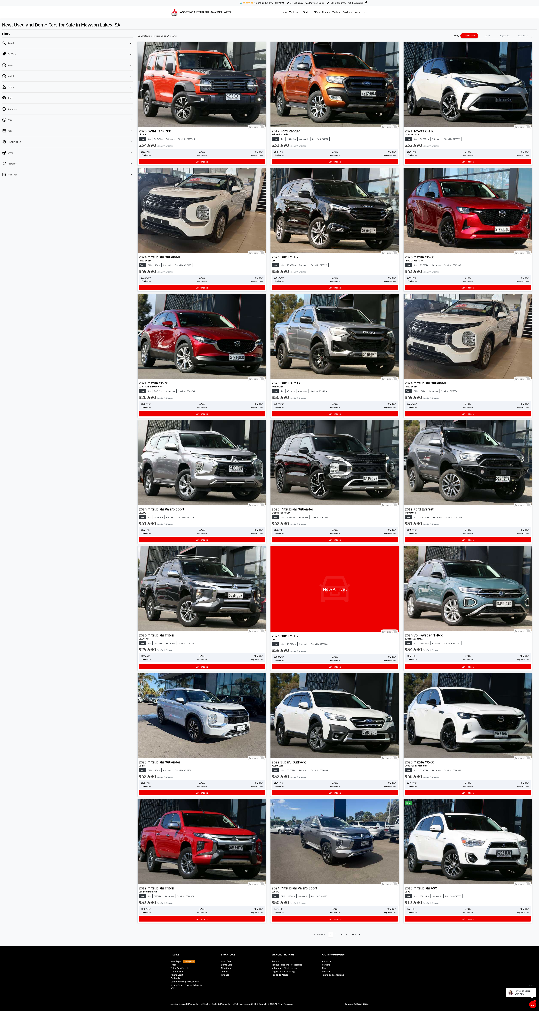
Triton (173, 964)
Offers (317, 12)
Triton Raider (177, 971)
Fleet (324, 968)
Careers (326, 964)
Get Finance (202, 161)
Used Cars (226, 961)
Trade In (336, 12)
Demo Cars (226, 964)
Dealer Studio (362, 1004)
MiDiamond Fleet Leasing (285, 968)
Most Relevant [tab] (469, 36)
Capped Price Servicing (283, 971)
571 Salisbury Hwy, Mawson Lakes (307, 2)
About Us (360, 12)
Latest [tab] (487, 36)
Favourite (253, 127)
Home (284, 12)
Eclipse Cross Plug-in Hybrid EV (186, 984)
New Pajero (176, 961)
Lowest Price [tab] (523, 36)
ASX (173, 988)
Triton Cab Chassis (180, 968)
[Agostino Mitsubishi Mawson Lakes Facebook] (366, 2)
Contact (326, 971)
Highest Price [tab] (505, 36)
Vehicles (293, 12)
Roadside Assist (280, 974)
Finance (326, 12)
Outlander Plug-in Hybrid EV (185, 981)
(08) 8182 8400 (338, 2)
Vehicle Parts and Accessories (287, 964)
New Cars (226, 968)
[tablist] (496, 35)
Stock (306, 12)
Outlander (176, 978)
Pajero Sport (177, 974)
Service (346, 12)
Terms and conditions (333, 974)
